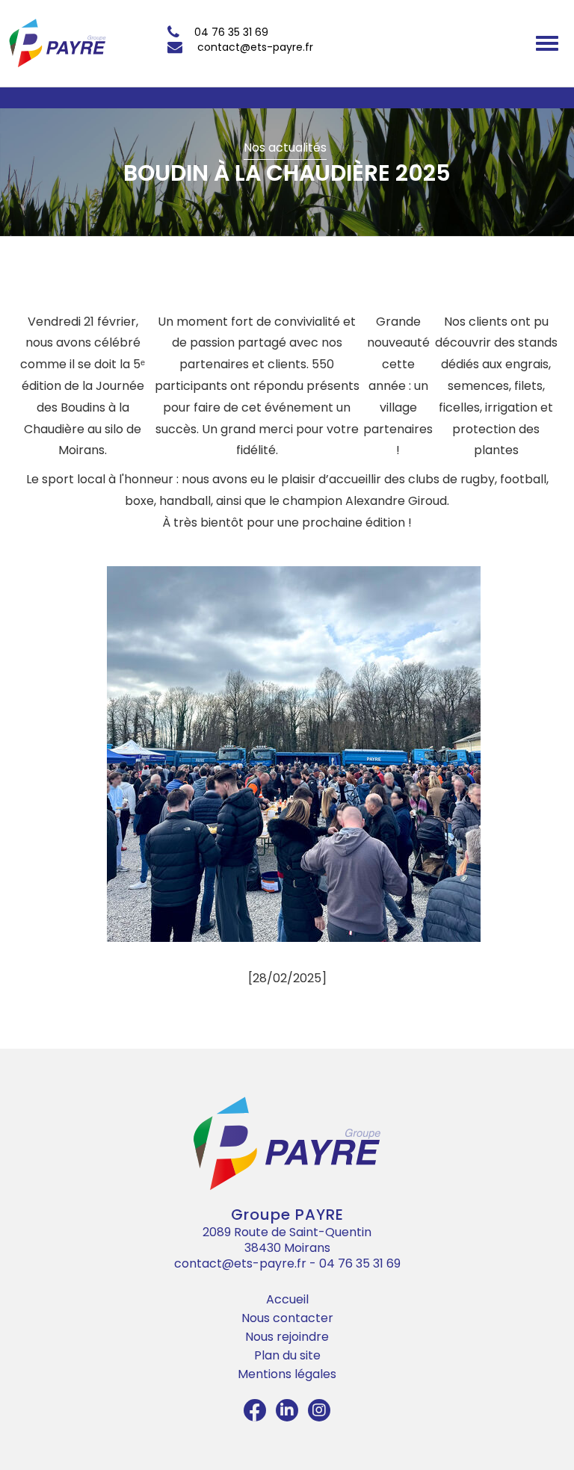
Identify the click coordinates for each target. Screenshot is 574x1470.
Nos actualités (285, 147)
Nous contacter (287, 1318)
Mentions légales (287, 1374)
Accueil (287, 1299)
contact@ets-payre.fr (255, 47)
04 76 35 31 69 (231, 32)
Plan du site (287, 1355)
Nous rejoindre (287, 1336)
